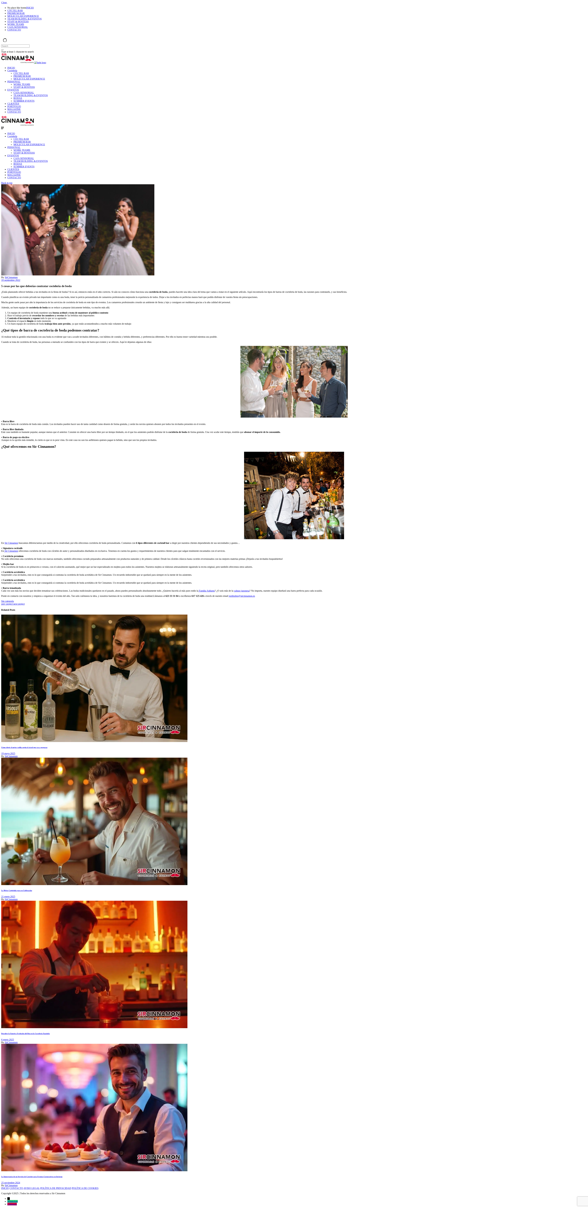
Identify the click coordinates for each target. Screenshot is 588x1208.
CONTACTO (16, 1188)
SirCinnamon (11, 277)
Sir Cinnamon (11, 543)
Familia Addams (206, 590)
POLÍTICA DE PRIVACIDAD (55, 1188)
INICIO (5, 1188)
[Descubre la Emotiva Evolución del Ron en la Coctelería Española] (94, 1027)
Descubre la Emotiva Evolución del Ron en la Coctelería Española (25, 1033)
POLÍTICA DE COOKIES (85, 1188)
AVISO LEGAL (32, 1188)
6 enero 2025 (7, 1039)
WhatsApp (12, 1201)
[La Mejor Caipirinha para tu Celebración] (94, 884)
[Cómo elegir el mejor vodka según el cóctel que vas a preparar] (94, 741)
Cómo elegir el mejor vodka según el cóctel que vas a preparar (24, 747)
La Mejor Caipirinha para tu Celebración (16, 890)
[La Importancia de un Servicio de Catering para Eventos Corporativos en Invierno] (94, 1170)
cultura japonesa (241, 590)
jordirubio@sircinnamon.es (242, 596)
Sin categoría (7, 601)
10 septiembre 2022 (10, 280)
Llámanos (12, 1204)
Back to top (6, 183)
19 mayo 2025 (8, 753)
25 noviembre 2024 (10, 1182)
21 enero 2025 (8, 896)
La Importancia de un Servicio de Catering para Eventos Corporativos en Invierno (31, 1177)
